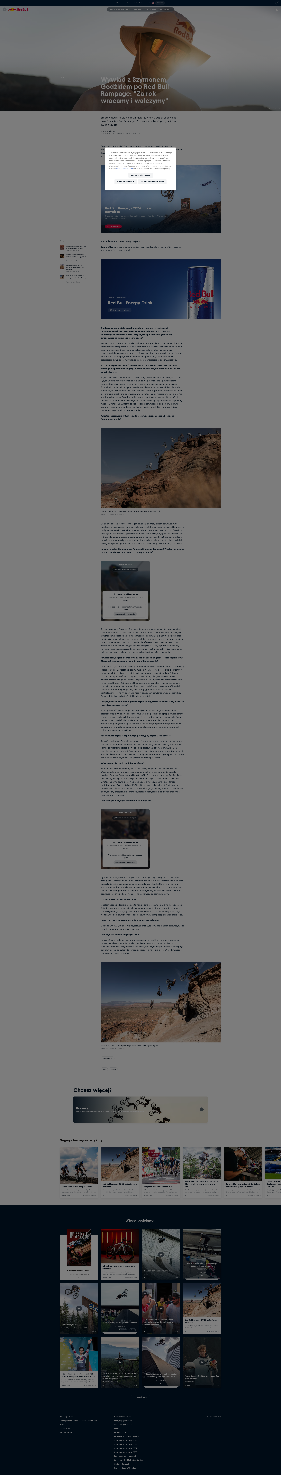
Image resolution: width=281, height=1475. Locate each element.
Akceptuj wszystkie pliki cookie (152, 182)
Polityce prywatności (124, 168)
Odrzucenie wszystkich (125, 182)
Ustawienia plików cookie (140, 175)
